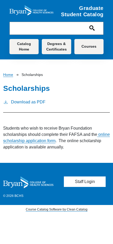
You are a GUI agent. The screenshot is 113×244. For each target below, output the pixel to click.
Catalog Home (24, 46)
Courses (88, 46)
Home (8, 75)
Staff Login (85, 181)
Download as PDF (28, 102)
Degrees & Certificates (56, 46)
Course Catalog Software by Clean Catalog (57, 209)
